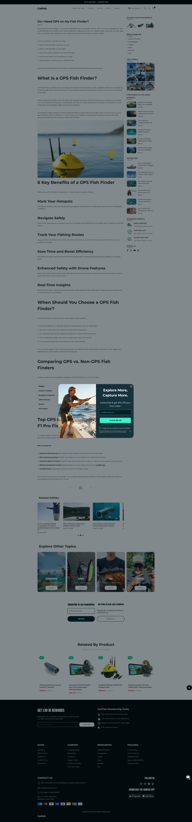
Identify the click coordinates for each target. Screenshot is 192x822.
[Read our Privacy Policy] (130, 431)
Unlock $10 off (115, 420)
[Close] (131, 386)
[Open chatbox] (188, 777)
